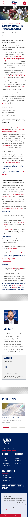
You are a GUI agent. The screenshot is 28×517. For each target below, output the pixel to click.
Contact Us (18, 461)
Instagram (20, 268)
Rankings (17, 458)
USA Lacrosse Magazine (8, 478)
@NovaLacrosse (12, 248)
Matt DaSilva (8, 329)
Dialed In (12, 371)
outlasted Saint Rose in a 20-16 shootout (13, 130)
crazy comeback (6, 145)
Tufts (6, 376)
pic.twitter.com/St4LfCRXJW (13, 162)
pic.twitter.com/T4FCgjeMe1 (17, 252)
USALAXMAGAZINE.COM (17, 285)
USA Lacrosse (5, 475)
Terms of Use (12, 509)
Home (4, 23)
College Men (8, 373)
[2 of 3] (14, 427)
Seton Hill (16, 373)
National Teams (6, 466)
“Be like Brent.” (8, 229)
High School (5, 461)
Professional (5, 463)
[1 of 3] (6, 427)
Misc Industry (8, 361)
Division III (20, 376)
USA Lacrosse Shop (6, 480)
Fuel (6, 371)
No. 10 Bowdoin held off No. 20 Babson (12, 208)
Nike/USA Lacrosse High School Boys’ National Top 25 (14, 58)
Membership (18, 463)
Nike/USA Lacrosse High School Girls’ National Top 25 (15, 75)
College (4, 458)
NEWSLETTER (15, 287)
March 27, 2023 (8, 258)
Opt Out (16, 515)
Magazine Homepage (13, 23)
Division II (13, 376)
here (9, 86)
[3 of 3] (22, 427)
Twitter (13, 268)
